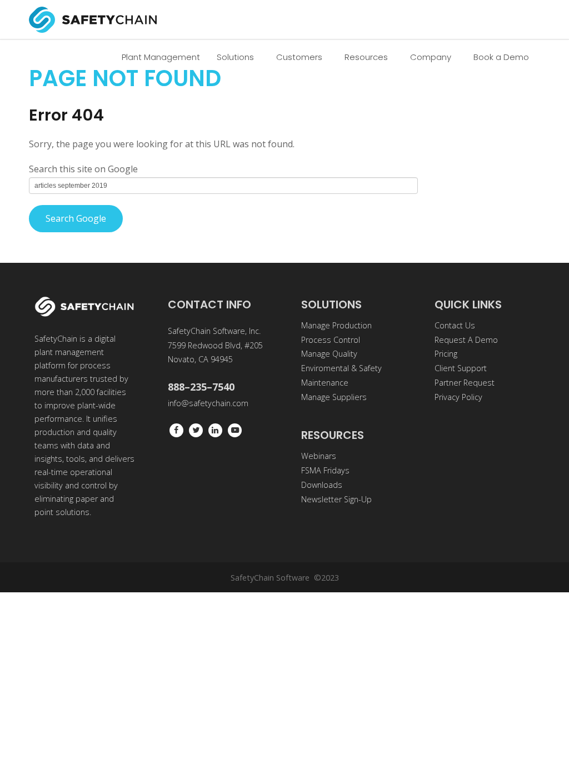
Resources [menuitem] (366, 57)
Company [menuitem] (430, 57)
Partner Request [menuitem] (465, 382)
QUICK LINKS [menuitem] (468, 304)
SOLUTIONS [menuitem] (331, 304)
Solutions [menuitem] (235, 57)
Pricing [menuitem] (446, 353)
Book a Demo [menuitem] (501, 57)
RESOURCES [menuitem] (332, 435)
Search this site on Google (83, 169)
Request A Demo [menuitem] (466, 339)
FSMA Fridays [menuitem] (325, 470)
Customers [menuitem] (299, 57)
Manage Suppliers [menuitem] (334, 397)
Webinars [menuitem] (318, 456)
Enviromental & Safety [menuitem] (341, 368)
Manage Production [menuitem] (336, 325)
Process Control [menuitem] (330, 339)
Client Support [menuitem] (461, 368)
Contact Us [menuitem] (455, 325)
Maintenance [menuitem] (324, 382)
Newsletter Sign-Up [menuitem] (336, 499)
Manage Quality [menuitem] (329, 353)
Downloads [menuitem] (321, 485)
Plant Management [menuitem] (161, 57)
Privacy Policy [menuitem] (458, 397)
